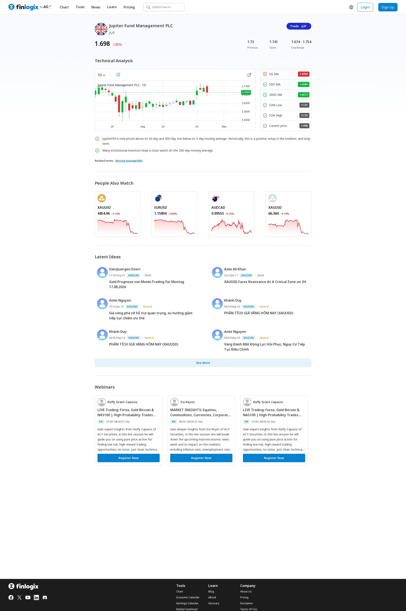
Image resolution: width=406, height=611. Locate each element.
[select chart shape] (118, 74)
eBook (212, 597)
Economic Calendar (188, 597)
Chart (64, 7)
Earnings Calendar (187, 603)
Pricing (129, 7)
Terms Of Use (248, 609)
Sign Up (388, 7)
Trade (298, 26)
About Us (246, 591)
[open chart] (249, 75)
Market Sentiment (187, 609)
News (95, 7)
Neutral (147, 306)
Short (148, 275)
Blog (211, 591)
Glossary (213, 603)
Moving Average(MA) (129, 161)
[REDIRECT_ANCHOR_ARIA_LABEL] (117, 226)
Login (365, 7)
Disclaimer (246, 603)
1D (99, 75)
